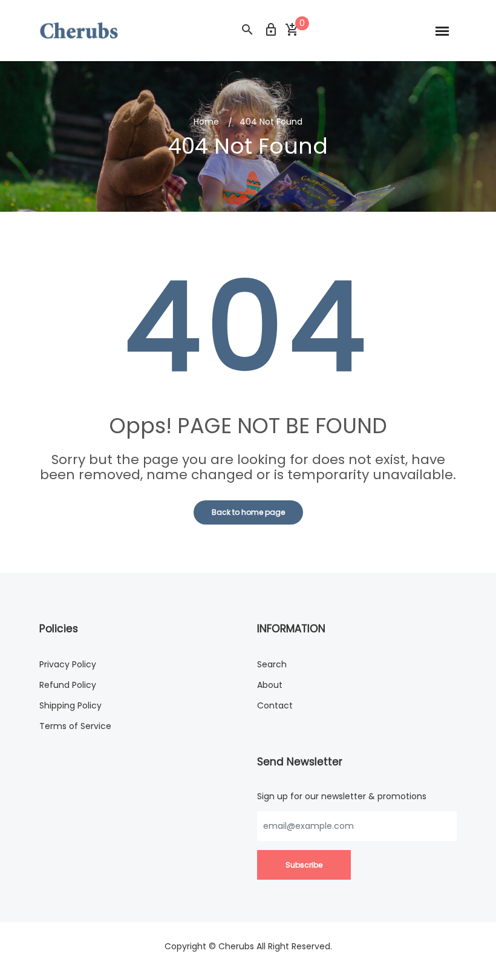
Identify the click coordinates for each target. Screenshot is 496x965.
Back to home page (248, 512)
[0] (292, 30)
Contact (275, 705)
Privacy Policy (67, 664)
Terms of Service (75, 726)
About (269, 685)
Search (272, 664)
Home (206, 122)
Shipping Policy (70, 705)
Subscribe (304, 865)
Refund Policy (67, 685)
